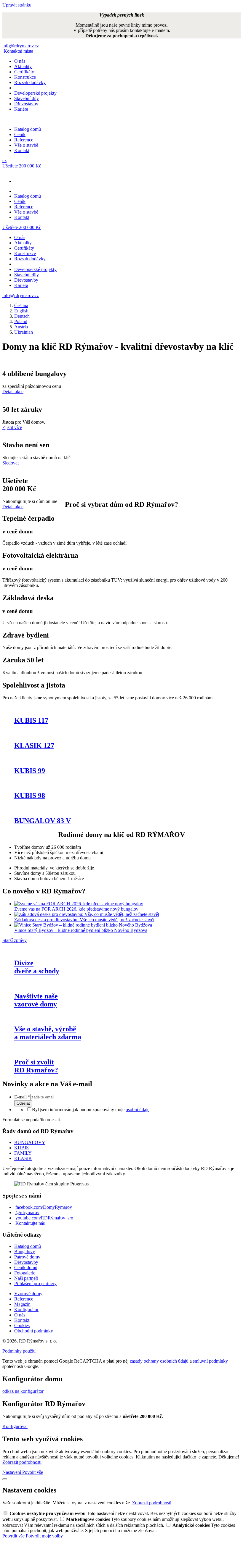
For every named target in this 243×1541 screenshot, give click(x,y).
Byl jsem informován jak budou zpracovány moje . (91, 1109)
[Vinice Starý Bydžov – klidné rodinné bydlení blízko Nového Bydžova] (83, 924)
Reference (23, 139)
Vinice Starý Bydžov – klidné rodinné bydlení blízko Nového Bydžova (80, 930)
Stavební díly (26, 98)
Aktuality (23, 66)
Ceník (19, 134)
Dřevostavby (26, 103)
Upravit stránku (16, 4)
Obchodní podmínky (33, 1330)
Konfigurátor (26, 1309)
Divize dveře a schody (36, 967)
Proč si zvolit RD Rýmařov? (36, 1066)
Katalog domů (27, 129)
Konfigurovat (15, 1426)
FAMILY (23, 1153)
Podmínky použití (19, 1350)
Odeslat (23, 1103)
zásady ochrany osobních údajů (159, 1360)
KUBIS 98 (29, 795)
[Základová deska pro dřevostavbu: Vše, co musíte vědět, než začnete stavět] (86, 914)
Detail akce (12, 391)
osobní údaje (137, 1109)
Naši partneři (26, 1278)
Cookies (22, 1325)
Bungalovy (24, 1251)
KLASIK (23, 1158)
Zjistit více (12, 427)
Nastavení (12, 1472)
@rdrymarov (27, 1212)
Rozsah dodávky (30, 82)
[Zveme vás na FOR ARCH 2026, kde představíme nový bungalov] (78, 903)
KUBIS (21, 1147)
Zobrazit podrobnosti (21, 1462)
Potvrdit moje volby (44, 1535)
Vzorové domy (28, 1293)
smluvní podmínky (210, 1360)
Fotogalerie (24, 1272)
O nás (19, 61)
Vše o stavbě (26, 145)
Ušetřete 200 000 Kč (21, 165)
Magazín (22, 1304)
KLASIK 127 (34, 745)
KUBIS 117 (31, 720)
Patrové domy (27, 1256)
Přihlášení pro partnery (35, 1283)
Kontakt (21, 150)
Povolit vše (32, 1472)
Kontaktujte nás (30, 1223)
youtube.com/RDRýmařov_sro (44, 1217)
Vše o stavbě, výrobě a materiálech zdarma (47, 1033)
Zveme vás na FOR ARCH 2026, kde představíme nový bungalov (76, 908)
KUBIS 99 (29, 770)
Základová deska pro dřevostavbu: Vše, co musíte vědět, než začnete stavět (84, 919)
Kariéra (21, 109)
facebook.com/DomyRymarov (43, 1207)
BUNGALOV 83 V (42, 820)
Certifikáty (24, 71)
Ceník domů (25, 1267)
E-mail (22, 1096)
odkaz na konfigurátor (23, 1391)
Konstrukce (25, 77)
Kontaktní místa (18, 51)
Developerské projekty (35, 93)
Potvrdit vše (14, 1535)
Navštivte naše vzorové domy (36, 1000)
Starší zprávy (14, 940)
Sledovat (10, 462)
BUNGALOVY (29, 1142)
